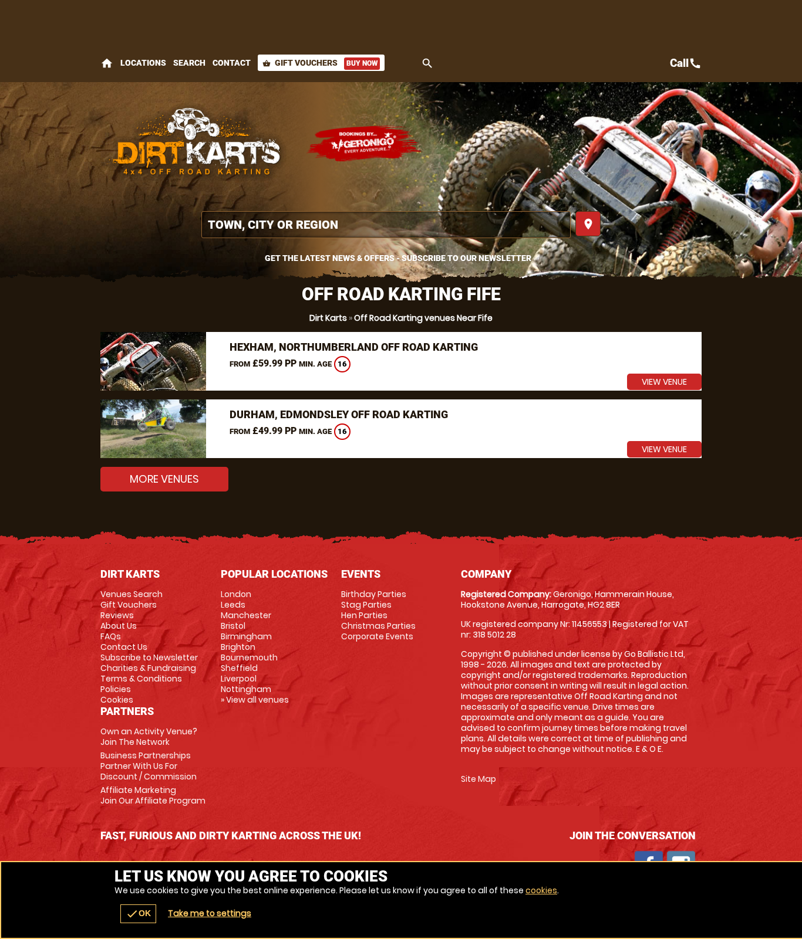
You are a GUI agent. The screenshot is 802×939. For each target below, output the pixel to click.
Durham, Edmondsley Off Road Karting (339, 414)
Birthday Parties (373, 594)
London (236, 594)
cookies (541, 890)
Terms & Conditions (141, 678)
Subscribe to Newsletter (149, 657)
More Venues (164, 479)
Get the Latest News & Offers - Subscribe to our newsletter (398, 258)
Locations (143, 62)
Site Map (478, 779)
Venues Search (131, 594)
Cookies (116, 700)
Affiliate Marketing (152, 795)
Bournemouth (249, 657)
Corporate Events (377, 636)
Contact (232, 62)
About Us (118, 626)
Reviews (117, 615)
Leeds (233, 605)
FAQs (110, 636)
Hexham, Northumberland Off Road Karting (354, 347)
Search (189, 62)
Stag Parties (366, 605)
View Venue (664, 382)
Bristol (233, 626)
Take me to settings (209, 913)
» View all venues (255, 700)
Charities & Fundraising (148, 668)
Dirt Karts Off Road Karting (197, 144)
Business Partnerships (148, 766)
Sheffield (239, 668)
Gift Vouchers (320, 62)
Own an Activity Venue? (148, 737)
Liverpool (239, 678)
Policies (115, 689)
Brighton (238, 647)
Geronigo (364, 144)
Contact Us (123, 647)
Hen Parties (364, 615)
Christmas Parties (378, 626)
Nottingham (246, 689)
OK (138, 913)
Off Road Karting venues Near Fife (423, 318)
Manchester (246, 615)
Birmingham (246, 636)
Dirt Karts (328, 318)
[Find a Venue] (386, 224)
